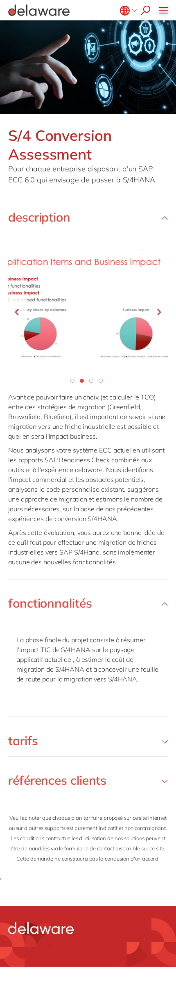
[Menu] (165, 10)
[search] (144, 10)
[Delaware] (39, 10)
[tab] (72, 381)
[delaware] (41, 928)
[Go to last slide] (17, 312)
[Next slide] (159, 312)
